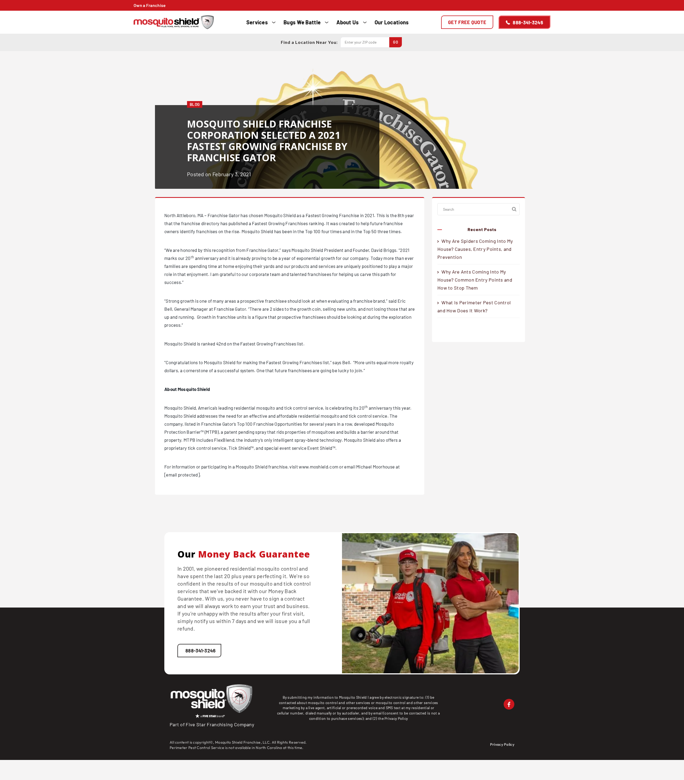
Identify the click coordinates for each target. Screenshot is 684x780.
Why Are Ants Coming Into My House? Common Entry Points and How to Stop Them (474, 280)
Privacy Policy (396, 718)
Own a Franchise (150, 5)
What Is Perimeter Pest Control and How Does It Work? (474, 306)
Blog (195, 104)
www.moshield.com (318, 466)
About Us (347, 22)
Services (257, 22)
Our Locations (392, 22)
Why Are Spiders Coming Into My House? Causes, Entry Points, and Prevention (475, 249)
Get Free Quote (467, 22)
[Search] (514, 209)
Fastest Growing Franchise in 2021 (340, 215)
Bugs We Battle (302, 22)
